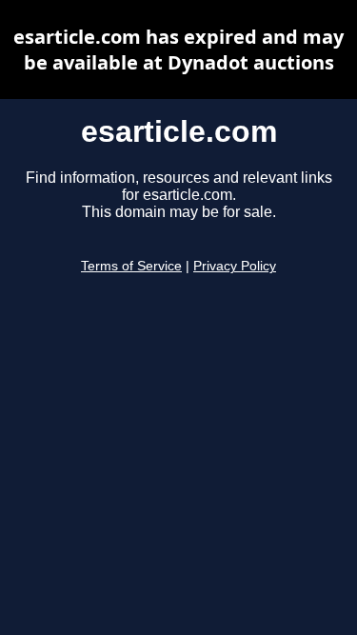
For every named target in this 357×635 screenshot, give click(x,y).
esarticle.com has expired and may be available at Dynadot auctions (178, 49)
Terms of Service (131, 266)
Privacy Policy (234, 266)
